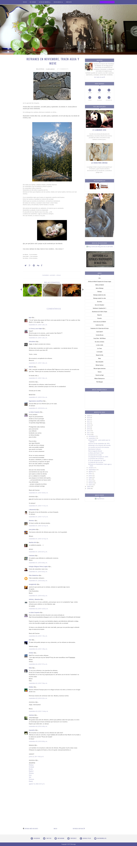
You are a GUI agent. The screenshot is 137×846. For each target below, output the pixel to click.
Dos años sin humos (99, 342)
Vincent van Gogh (100, 375)
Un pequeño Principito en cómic (98, 457)
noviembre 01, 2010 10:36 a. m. (38, 493)
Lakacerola (32, 509)
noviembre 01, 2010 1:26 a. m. (38, 338)
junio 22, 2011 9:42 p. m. (36, 756)
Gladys (31, 687)
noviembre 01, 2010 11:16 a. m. (38, 506)
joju (30, 317)
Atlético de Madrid (99, 285)
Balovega (99, 291)
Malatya (31, 765)
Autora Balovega (99, 288)
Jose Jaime (32, 529)
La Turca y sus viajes (35, 328)
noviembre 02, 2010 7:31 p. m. (38, 664)
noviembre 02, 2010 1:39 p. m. (38, 649)
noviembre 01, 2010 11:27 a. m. (38, 517)
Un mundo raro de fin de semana (98, 447)
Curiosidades (45, 275)
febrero (91, 483)
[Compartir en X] (25, 265)
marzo (91, 481)
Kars (30, 775)
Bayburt (31, 771)
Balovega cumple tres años (99, 298)
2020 (88, 415)
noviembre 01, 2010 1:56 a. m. (38, 378)
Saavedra (32, 730)
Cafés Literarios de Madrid (99, 321)
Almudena (32, 341)
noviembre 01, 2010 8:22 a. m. (38, 408)
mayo (90, 477)
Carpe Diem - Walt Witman (99, 338)
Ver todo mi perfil (99, 77)
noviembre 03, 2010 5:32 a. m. (38, 698)
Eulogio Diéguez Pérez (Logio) (38, 566)
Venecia (99, 372)
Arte (100, 278)
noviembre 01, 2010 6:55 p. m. (38, 580)
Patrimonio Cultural (94, 449)
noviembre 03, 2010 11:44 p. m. (38, 711)
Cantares (32, 555)
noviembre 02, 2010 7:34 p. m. (38, 683)
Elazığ (31, 781)
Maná (99, 358)
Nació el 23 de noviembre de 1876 (99, 443)
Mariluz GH (32, 542)
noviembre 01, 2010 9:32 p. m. (38, 596)
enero (91, 485)
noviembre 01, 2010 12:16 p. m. (38, 539)
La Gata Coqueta (34, 412)
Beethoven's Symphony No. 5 (99, 308)
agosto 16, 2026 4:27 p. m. (37, 784)
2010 (88, 434)
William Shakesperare (99, 378)
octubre (91, 468)
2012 (88, 430)
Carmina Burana (99, 335)
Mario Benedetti (99, 362)
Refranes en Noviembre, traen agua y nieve (100, 465)
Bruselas (99, 318)
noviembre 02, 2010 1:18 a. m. (38, 636)
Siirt (30, 777)
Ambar (31, 653)
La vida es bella (99, 345)
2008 (88, 488)
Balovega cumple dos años (99, 295)
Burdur (31, 769)
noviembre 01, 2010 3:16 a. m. (38, 397)
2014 (88, 427)
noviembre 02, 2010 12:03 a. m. (38, 609)
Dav (30, 640)
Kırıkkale (31, 767)
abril (90, 479)
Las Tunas (99, 348)
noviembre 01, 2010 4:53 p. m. (38, 571)
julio (90, 473)
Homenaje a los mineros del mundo (99, 445)
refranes (58, 275)
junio (90, 475)
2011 (88, 432)
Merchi (31, 367)
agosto (91, 471)
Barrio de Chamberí (99, 305)
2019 (88, 417)
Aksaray (31, 773)
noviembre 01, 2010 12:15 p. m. (38, 526)
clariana (31, 715)
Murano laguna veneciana (99, 368)
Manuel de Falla (99, 355)
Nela (30, 668)
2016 (88, 423)
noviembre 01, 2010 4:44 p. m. (38, 563)
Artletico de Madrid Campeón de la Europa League (99, 281)
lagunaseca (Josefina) (36, 401)
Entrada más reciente (31, 828)
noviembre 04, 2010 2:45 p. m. (38, 726)
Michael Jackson (99, 365)
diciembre (92, 436)
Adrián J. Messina (34, 599)
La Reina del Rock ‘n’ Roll (95, 453)
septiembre (92, 469)
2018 (88, 419)
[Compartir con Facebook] (41, 265)
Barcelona (99, 301)
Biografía (99, 315)
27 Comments (62, 69)
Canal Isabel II (99, 332)
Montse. (31, 520)
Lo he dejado (99, 352)
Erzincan (31, 779)
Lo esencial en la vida (95, 455)
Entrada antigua (78, 828)
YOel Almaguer (99, 382)
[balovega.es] (99, 189)
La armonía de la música (96, 458)
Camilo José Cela (99, 325)
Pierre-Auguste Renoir (95, 451)
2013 (88, 429)
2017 (88, 421)
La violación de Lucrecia (95, 462)
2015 (88, 425)
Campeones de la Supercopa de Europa (99, 328)
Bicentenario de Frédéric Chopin (99, 311)
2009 (88, 486)
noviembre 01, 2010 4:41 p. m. (38, 552)
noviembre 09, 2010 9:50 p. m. (38, 741)
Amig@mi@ (32, 584)
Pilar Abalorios (33, 575)
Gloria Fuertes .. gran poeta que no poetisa (99, 441)
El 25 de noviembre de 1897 (97, 460)
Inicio (55, 828)
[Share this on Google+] (29, 265)
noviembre (53, 275)
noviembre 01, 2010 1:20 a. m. (38, 325)
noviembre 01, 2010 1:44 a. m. (38, 363)
